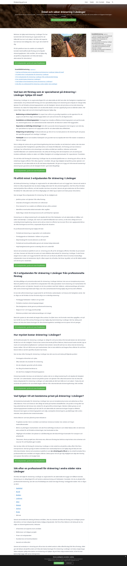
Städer (92, 2)
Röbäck (18, 505)
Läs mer (77, 560)
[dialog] (63, 560)
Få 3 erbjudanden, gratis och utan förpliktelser (63, 20)
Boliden (18, 495)
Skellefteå (19, 488)
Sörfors (18, 508)
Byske (18, 512)
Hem (86, 2)
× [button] (125, 556)
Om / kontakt (100, 2)
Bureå (18, 492)
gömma (33, 69)
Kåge (17, 502)
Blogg (108, 2)
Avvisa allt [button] (69, 563)
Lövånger (19, 498)
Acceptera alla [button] (58, 563)
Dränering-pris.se (20, 2)
